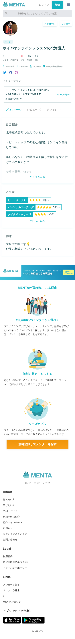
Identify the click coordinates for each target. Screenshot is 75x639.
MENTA (39, 631)
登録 (57, 4)
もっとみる (38, 176)
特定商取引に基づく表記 (16, 561)
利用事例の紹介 (11, 516)
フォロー (66, 23)
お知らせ (8, 528)
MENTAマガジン (12, 601)
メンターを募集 (11, 590)
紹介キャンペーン (12, 522)
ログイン (44, 4)
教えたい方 (9, 499)
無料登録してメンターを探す (37, 444)
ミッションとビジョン (15, 533)
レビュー (34, 109)
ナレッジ (54, 109)
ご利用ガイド (10, 511)
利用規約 (8, 556)
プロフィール (13, 109)
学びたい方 (9, 505)
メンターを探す (11, 584)
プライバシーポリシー (15, 567)
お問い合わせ (10, 539)
